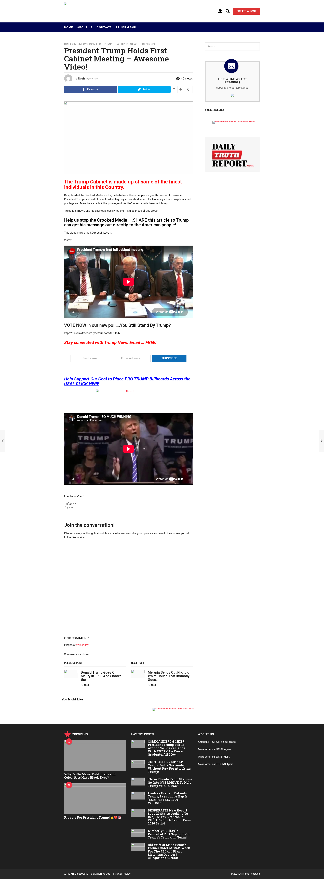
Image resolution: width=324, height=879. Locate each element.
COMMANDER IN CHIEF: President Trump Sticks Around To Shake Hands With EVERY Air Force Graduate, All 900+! (166, 747)
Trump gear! (126, 27)
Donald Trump (100, 44)
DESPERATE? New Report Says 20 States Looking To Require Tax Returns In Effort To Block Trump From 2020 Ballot (169, 816)
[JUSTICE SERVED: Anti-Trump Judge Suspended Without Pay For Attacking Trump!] (138, 764)
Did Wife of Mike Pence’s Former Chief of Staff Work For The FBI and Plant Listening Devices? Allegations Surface (169, 851)
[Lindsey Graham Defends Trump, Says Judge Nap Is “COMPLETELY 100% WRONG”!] (138, 795)
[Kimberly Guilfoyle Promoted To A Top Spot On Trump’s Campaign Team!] (138, 833)
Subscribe (169, 358)
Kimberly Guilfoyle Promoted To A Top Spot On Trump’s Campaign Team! (169, 834)
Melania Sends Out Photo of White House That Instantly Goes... (169, 676)
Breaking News (76, 44)
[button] (220, 11)
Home (68, 27)
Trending (147, 44)
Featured (121, 44)
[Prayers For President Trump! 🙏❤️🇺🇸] (95, 798)
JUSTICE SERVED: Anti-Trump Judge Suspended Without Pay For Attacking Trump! (169, 767)
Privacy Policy (122, 874)
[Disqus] (128, 589)
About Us (84, 27)
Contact (104, 27)
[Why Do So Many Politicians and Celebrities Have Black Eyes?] (95, 755)
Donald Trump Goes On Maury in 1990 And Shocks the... (101, 676)
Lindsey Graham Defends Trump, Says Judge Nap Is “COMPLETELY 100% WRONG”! (167, 798)
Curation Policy (100, 874)
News (134, 44)
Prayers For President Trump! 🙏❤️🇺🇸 (92, 817)
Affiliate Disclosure (76, 874)
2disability (82, 645)
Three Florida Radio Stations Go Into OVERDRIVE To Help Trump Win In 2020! (170, 782)
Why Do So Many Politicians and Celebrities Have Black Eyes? (90, 775)
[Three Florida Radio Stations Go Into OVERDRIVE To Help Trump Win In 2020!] (138, 781)
